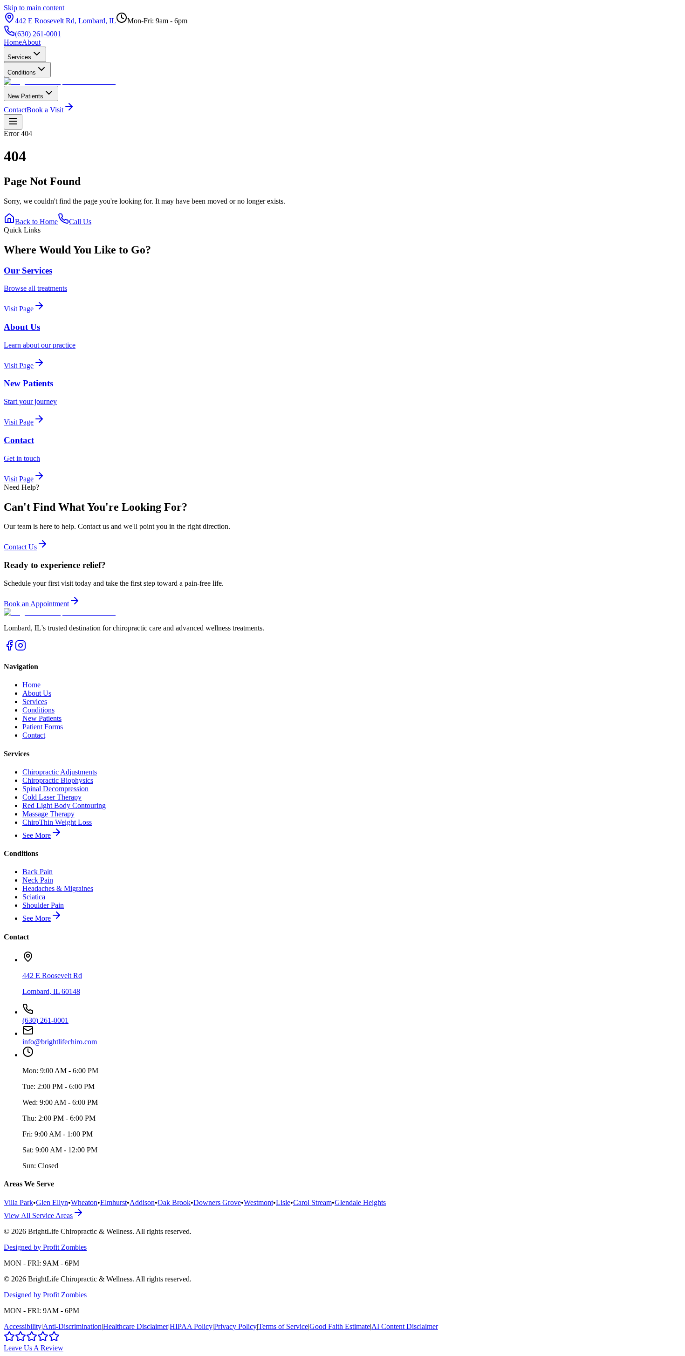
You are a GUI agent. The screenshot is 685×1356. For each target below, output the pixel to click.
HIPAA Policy (191, 1326)
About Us (36, 693)
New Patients (25, 96)
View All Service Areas (38, 1215)
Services (19, 57)
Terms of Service (283, 1326)
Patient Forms (42, 727)
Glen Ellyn (52, 1202)
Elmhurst (113, 1202)
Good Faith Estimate (339, 1326)
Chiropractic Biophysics (57, 780)
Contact (15, 110)
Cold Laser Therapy (52, 797)
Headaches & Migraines (57, 888)
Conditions (21, 72)
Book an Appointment (36, 604)
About (31, 42)
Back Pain (37, 872)
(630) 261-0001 (38, 34)
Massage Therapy (48, 814)
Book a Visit (45, 110)
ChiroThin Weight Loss (57, 822)
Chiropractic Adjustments (59, 772)
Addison (142, 1202)
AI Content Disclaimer (404, 1326)
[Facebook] (9, 648)
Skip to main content (34, 8)
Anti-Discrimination (72, 1326)
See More (36, 835)
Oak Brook (174, 1202)
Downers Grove (217, 1202)
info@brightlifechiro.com (59, 1042)
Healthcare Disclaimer (135, 1326)
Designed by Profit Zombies (45, 1247)
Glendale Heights (360, 1202)
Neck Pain (37, 880)
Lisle (283, 1202)
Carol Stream (312, 1202)
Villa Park (18, 1202)
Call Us (80, 222)
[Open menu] (13, 122)
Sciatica (33, 897)
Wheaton (84, 1202)
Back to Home (36, 222)
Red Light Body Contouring (64, 805)
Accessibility (22, 1326)
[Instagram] (20, 648)
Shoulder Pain (43, 905)
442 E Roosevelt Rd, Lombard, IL (65, 21)
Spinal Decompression (55, 789)
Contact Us (20, 547)
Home (13, 42)
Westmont (258, 1202)
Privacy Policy (235, 1326)
